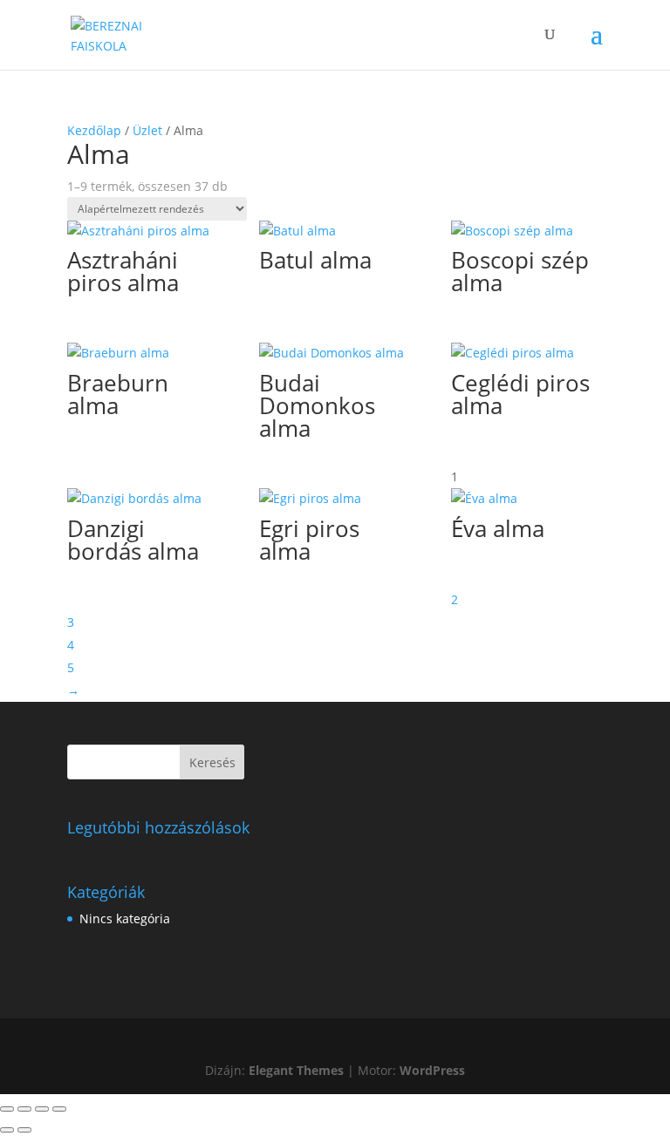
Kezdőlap (94, 130)
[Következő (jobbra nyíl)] (24, 1130)
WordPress (432, 1070)
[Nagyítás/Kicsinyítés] (7, 1109)
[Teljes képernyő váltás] (24, 1109)
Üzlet (147, 130)
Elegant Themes (296, 1070)
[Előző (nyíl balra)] (7, 1130)
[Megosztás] (42, 1109)
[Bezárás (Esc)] (59, 1109)
